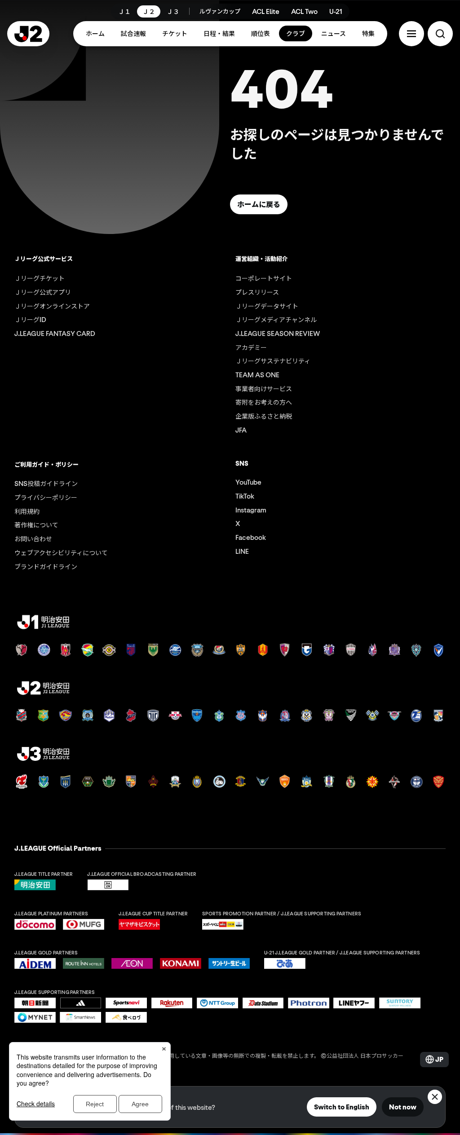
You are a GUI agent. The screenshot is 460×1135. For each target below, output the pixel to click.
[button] (411, 33)
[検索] (440, 33)
